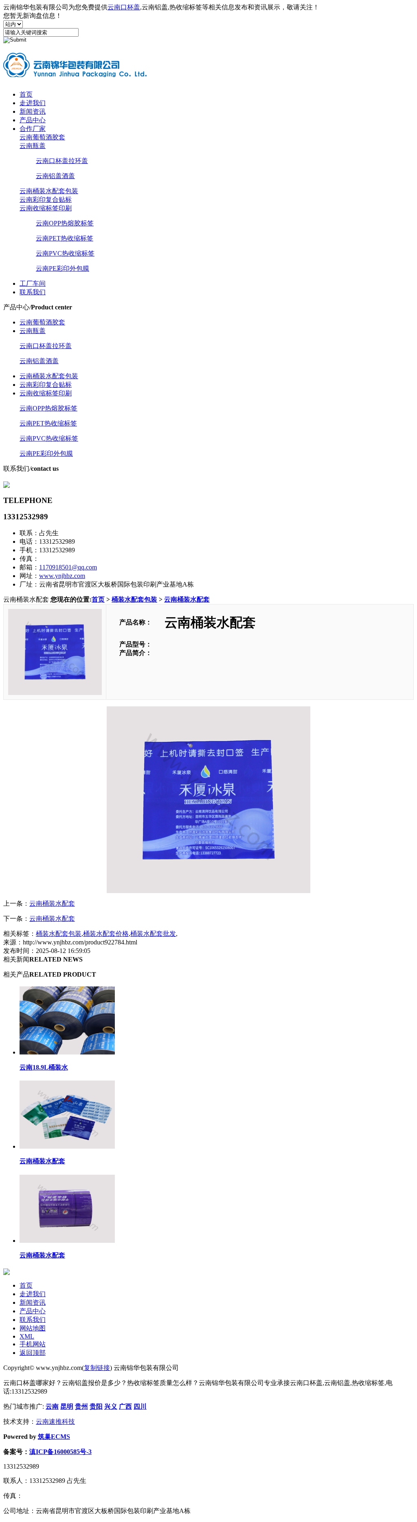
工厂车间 (33, 283)
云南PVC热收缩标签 (65, 253)
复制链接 (97, 1367)
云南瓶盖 (33, 145)
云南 (52, 1406)
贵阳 (96, 1406)
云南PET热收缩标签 (64, 238)
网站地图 (33, 1328)
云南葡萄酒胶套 (42, 137)
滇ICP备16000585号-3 (60, 1451)
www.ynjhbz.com (62, 575)
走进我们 (33, 102)
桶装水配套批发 (153, 933)
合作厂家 (33, 128)
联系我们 (33, 292)
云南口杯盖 (124, 7)
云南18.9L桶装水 (44, 1067)
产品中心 (33, 120)
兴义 (110, 1406)
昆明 (66, 1406)
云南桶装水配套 (187, 599)
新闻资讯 (33, 111)
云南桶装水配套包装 (49, 190)
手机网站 (33, 1344)
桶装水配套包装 (134, 599)
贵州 (81, 1406)
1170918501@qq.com (68, 567)
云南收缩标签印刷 (46, 208)
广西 (125, 1406)
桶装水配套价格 (106, 933)
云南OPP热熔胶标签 (65, 223)
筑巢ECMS (54, 1436)
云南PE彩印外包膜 (62, 268)
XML (27, 1336)
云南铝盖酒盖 (55, 175)
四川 (140, 1406)
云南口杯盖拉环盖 (62, 160)
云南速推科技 (55, 1421)
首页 (26, 94)
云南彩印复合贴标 (46, 199)
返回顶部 (33, 1352)
